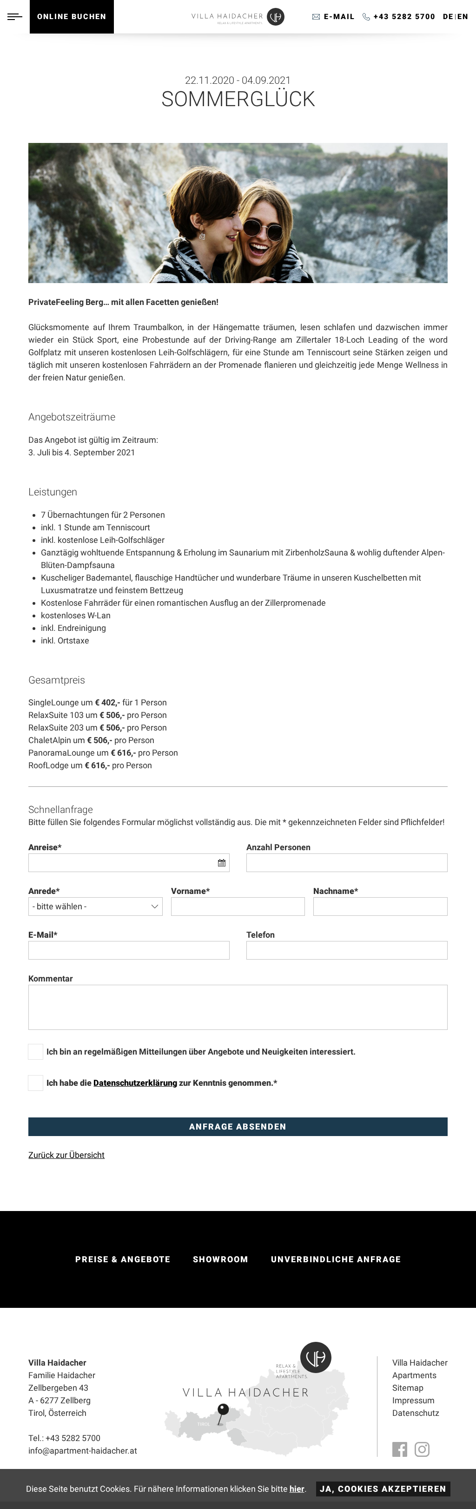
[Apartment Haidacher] (238, 23)
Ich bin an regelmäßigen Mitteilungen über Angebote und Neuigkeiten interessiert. (201, 1051)
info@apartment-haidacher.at (333, 16)
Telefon (260, 935)
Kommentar (50, 978)
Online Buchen (71, 16)
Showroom (221, 1259)
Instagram (422, 1449)
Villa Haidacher (420, 1362)
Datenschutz (415, 1413)
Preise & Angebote (123, 1259)
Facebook (399, 1449)
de (448, 16)
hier (297, 1489)
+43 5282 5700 (405, 16)
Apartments (414, 1375)
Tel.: (64, 1438)
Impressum (413, 1400)
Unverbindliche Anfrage (336, 1259)
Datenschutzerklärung (135, 1083)
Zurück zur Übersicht (66, 1155)
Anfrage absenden (238, 1126)
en (463, 16)
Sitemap (407, 1388)
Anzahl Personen (278, 847)
